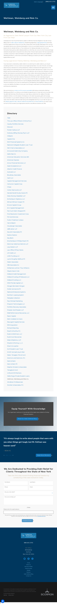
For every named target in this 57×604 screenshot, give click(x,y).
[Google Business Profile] (24, 559)
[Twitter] (32, 559)
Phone (6, 487)
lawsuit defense (39, 101)
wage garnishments (42, 42)
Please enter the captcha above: (11, 509)
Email (31, 487)
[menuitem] (28, 118)
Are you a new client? (10, 492)
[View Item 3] (10, 455)
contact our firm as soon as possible (23, 90)
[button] (2, 601)
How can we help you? (10, 497)
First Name (7, 482)
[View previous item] (4, 455)
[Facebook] (28, 559)
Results (28, 570)
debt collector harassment (17, 42)
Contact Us (28, 575)
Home (28, 562)
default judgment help (11, 101)
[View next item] (12, 455)
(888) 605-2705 (50, 1)
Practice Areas (28, 568)
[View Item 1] (7, 455)
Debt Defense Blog (28, 574)
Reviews (29, 572)
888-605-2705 (28, 543)
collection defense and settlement (25, 101)
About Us (28, 564)
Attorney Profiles (28, 566)
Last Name (32, 482)
